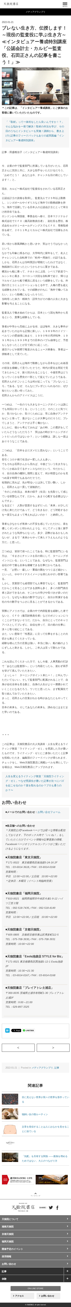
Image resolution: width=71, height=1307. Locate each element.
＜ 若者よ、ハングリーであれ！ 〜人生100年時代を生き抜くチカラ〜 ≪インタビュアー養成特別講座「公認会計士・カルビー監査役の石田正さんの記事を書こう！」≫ (34, 1047)
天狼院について (10, 1219)
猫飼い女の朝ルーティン (35, 1114)
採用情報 (6, 1256)
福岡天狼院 (8, 1241)
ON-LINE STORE (35, 1288)
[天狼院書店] (11, 3)
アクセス (19, 1296)
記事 (56, 1067)
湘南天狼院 (8, 1226)
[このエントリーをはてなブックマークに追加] (7, 1030)
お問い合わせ (9, 1264)
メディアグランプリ (42, 1067)
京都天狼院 (8, 1234)
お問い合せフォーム (49, 812)
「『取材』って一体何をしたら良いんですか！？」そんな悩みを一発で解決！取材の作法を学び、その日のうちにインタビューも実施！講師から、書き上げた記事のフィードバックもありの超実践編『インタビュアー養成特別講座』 (34, 131)
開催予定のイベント (12, 1249)
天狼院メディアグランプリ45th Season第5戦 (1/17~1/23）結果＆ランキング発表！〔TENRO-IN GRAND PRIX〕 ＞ (69, 1047)
